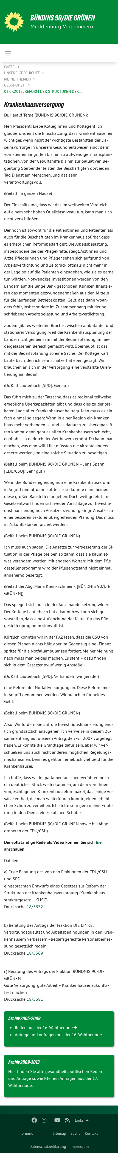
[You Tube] (57, 1120)
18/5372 (35, 906)
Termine (26, 1133)
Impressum (80, 1146)
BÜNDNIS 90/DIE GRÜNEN (62, 18)
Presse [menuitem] (43, 1133)
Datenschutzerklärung (47, 1146)
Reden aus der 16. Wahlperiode (44, 1027)
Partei (10, 66)
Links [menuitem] (79, 1120)
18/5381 (35, 999)
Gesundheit (15, 85)
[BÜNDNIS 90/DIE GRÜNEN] (14, 22)
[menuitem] (26, 1133)
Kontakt (91, 1133)
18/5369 (35, 953)
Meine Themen (18, 79)
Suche (75, 1133)
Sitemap (59, 1133)
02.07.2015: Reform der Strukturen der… (43, 91)
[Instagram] (44, 1120)
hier (99, 842)
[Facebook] (34, 1120)
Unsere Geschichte (22, 72)
